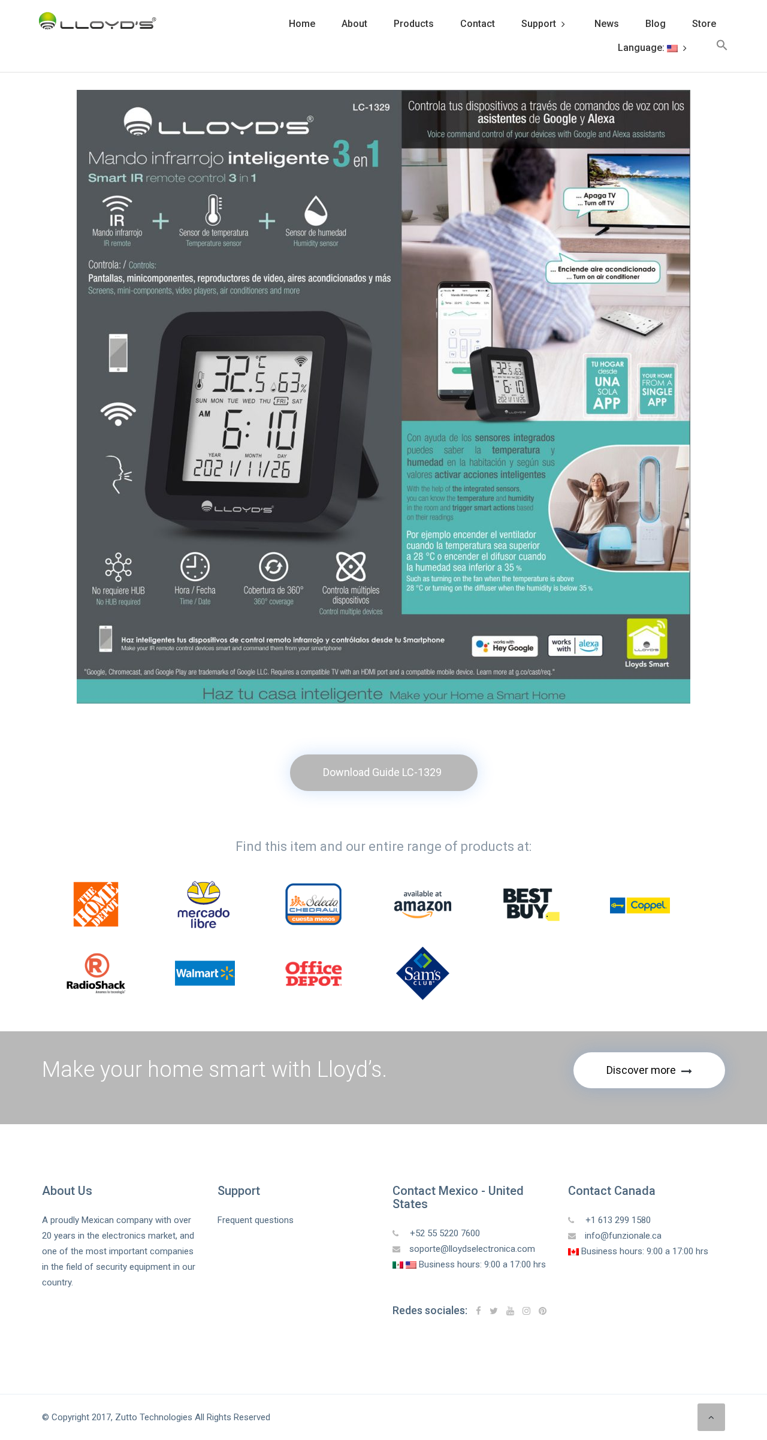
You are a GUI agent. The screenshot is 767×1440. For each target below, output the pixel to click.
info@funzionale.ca (623, 1235)
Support (538, 23)
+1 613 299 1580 (617, 1220)
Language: (642, 47)
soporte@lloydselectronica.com (472, 1248)
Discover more (642, 1070)
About (354, 23)
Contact (477, 23)
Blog (655, 23)
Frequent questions (256, 1220)
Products (414, 23)
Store (704, 23)
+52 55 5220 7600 (443, 1233)
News (606, 23)
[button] (722, 48)
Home (302, 23)
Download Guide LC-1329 (382, 772)
